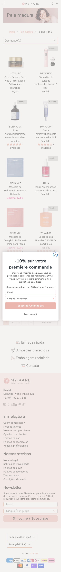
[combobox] (29, 298)
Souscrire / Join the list (30, 305)
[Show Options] (53, 298)
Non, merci (30, 314)
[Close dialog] (55, 255)
